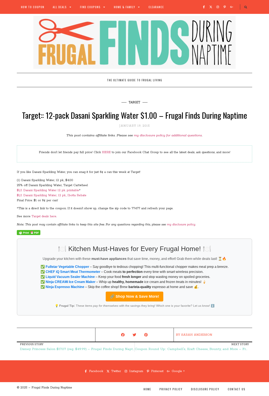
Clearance (156, 7)
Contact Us (236, 389)
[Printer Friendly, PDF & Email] (28, 234)
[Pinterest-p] (225, 7)
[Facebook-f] (204, 7)
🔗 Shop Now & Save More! (134, 296)
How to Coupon (32, 7)
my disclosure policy (181, 224)
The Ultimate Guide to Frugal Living (134, 80)
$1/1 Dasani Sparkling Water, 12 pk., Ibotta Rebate (51, 195)
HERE (106, 152)
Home (147, 389)
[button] (245, 7)
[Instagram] (218, 7)
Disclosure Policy (205, 389)
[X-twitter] (211, 7)
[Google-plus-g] (232, 7)
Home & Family (124, 7)
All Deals (60, 7)
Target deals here (44, 216)
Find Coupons (90, 7)
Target (134, 102)
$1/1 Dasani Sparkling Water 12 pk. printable (48, 190)
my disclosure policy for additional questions (168, 135)
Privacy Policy (171, 389)
